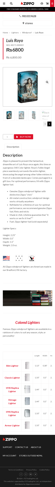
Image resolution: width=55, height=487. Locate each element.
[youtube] (30, 474)
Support (7, 447)
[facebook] (21, 474)
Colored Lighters (27, 322)
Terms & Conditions (15, 470)
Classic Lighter (12, 377)
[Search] (11, 3)
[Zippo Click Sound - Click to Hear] (31, 258)
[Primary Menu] (4, 3)
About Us (36, 447)
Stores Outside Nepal (31, 455)
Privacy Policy (31, 470)
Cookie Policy (44, 470)
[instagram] (26, 474)
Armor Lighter (12, 425)
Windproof (27, 32)
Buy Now (25, 136)
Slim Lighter (12, 365)
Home (5, 32)
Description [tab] (13, 146)
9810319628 (29, 16)
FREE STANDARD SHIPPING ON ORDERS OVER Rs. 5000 (27, 9)
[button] (47, 82)
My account (9, 455)
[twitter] (35, 474)
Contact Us (21, 447)
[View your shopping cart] (47, 3)
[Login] (41, 3)
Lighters (15, 32)
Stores (29, 23)
